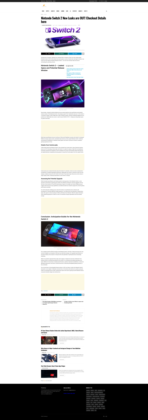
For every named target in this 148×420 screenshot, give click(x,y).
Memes (58, 11)
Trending (65, 25)
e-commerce (89, 396)
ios (105, 400)
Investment (101, 400)
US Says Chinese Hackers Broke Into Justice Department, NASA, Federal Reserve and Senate (75, 70)
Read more (62, 343)
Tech (63, 25)
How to (85, 11)
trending (88, 410)
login (44, 380)
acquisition (100, 390)
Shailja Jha (44, 334)
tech (87, 408)
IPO (91, 402)
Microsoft (88, 404)
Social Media (89, 406)
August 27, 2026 (49, 334)
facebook (93, 398)
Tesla (96, 408)
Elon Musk (102, 396)
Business (92, 394)
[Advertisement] (62, 128)
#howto (92, 390)
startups (102, 406)
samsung (101, 404)
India (92, 400)
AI (70, 11)
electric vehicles (96, 396)
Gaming (62, 11)
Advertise (54, 1)
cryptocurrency (102, 394)
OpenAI (96, 404)
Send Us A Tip (43, 1)
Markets (80, 11)
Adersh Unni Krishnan (46, 25)
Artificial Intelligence (99, 392)
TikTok (100, 408)
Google (88, 400)
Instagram (96, 400)
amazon (88, 392)
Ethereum (88, 398)
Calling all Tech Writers (49, 1)
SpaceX (94, 406)
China (97, 394)
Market (95, 402)
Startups (75, 11)
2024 (96, 390)
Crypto (47, 11)
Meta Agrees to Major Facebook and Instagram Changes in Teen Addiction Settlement (74, 74)
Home (42, 14)
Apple (92, 392)
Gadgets (53, 11)
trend (104, 408)
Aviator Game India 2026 (69, 393)
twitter (92, 410)
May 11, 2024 (55, 25)
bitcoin (88, 394)
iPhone (88, 402)
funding (98, 398)
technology (92, 408)
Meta (103, 402)
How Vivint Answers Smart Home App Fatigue (75, 77)
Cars (67, 11)
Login (106, 1)
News (43, 11)
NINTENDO (46, 290)
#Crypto (88, 390)
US (95, 410)
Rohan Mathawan (45, 368)
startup (98, 406)
